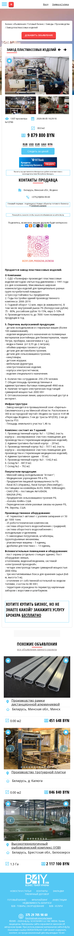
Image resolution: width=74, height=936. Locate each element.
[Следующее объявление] (65, 49)
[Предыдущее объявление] (59, 49)
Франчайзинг (39, 899)
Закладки (58, 891)
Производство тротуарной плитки (38, 772)
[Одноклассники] (30, 225)
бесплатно (31, 615)
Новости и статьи (20, 891)
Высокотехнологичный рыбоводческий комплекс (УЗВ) (36, 845)
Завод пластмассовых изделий (22, 27)
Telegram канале (38, 206)
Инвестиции (60, 899)
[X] (38, 225)
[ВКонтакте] (26, 225)
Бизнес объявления (15, 24)
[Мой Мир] (49, 225)
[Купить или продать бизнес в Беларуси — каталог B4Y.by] (37, 880)
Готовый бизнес (36, 24)
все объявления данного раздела (37, 649)
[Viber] (41, 225)
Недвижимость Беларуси (37, 902)
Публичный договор (37, 894)
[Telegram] (34, 225)
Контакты (42, 891)
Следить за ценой (38, 151)
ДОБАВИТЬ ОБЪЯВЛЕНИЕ (39, 35)
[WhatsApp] (45, 225)
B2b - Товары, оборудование (27, 906)
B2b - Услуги (56, 906)
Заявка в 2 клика (60, 4)
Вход (45, 4)
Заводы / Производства (58, 24)
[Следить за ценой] (65, 660)
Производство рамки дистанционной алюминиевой (35, 702)
